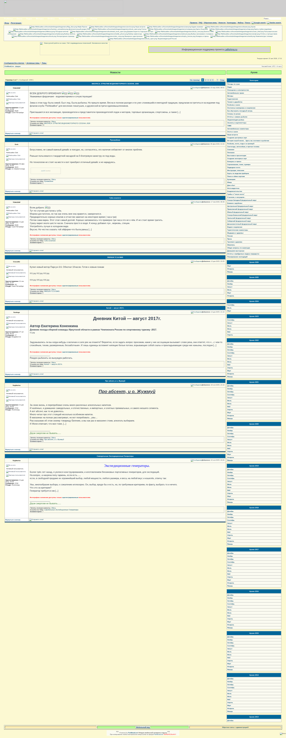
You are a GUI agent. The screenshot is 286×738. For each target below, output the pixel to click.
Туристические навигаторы (237, 230)
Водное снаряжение (234, 227)
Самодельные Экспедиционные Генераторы (115, 456)
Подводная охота (233, 167)
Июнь (229, 329)
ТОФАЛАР (16, 88)
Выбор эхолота (69, 34)
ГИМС (229, 126)
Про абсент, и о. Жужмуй (115, 381)
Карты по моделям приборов (238, 173)
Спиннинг (230, 149)
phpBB (43, 171)
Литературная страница (65, 36)
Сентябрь (230, 305)
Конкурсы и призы (202, 36)
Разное (93, 19)
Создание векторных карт (237, 158)
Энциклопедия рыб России (167, 38)
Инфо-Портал (82, 27)
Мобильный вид (143, 727)
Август (229, 287)
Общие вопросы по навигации (238, 248)
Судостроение (232, 99)
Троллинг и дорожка (234, 242)
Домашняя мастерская (235, 251)
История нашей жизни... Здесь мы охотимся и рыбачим (248, 140)
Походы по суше (233, 84)
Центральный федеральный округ (240, 206)
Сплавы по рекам (233, 114)
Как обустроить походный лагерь (239, 111)
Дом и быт (231, 185)
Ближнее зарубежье (234, 203)
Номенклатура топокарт (264, 36)
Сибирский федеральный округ (239, 221)
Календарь (231, 23)
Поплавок (230, 152)
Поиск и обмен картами (236, 176)
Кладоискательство (234, 191)
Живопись (231, 245)
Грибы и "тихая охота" (236, 194)
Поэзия (230, 236)
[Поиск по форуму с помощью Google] (258, 23)
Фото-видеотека (233, 188)
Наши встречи (140, 27)
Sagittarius (17, 385)
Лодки (29, 19)
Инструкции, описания (235, 170)
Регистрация (16, 23)
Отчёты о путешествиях (268, 34)
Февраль (230, 269)
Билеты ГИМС (208, 31)
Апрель (230, 335)
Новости (222, 23)
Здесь (53, 121)
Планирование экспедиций (237, 257)
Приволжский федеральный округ (240, 209)
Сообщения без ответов (14, 63)
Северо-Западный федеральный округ (242, 200)
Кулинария (231, 179)
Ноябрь (230, 284)
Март (229, 266)
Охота (19, 19)
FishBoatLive (158, 734)
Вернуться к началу (12, 133)
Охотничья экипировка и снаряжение (241, 108)
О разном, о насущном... (236, 197)
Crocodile (16, 262)
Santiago (16, 312)
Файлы (240, 23)
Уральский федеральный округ (239, 218)
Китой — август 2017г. (115, 308)
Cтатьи (143, 29)
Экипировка (64, 19)
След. (222, 80)
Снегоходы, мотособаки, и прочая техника (243, 146)
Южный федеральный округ (238, 212)
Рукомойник (115, 140)
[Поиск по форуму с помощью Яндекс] (274, 23)
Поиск (247, 23)
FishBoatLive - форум (12, 66)
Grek (16, 144)
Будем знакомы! (197, 27)
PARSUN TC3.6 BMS (115, 257)
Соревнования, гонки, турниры (239, 164)
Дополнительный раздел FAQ (79, 29)
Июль (229, 290)
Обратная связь (210, 23)
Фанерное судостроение (133, 36)
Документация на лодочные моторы (140, 31)
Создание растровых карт (237, 137)
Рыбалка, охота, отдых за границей (240, 143)
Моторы (40, 19)
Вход (7, 23)
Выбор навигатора (135, 34)
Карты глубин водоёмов (262, 29)
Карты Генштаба (201, 29)
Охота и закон (232, 132)
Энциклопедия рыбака (235, 120)
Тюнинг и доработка (234, 102)
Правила (193, 23)
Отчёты (51, 19)
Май (228, 332)
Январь (230, 272)
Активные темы (33, 63)
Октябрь (230, 350)
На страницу (195, 80)
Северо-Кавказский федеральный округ (242, 215)
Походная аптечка (61, 31)
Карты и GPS (80, 19)
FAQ (200, 23)
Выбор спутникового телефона (202, 34)
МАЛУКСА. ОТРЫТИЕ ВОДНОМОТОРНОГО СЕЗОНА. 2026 (115, 84)
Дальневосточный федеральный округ (242, 224)
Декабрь (230, 281)
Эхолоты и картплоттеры (236, 123)
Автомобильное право (235, 93)
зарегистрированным (70, 118)
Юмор (229, 182)
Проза (229, 239)
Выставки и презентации (236, 155)
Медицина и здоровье (235, 233)
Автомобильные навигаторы (238, 129)
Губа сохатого (115, 198)
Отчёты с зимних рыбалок (237, 117)
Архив (253, 27)
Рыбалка (8, 19)
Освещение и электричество (238, 90)
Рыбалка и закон (233, 105)
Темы (44, 63)
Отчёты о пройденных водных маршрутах (243, 254)
